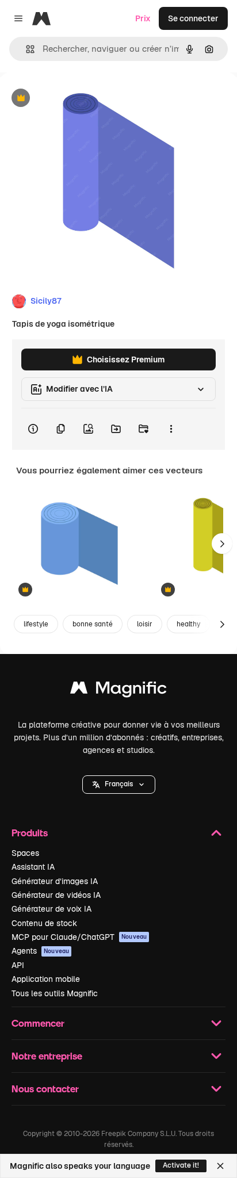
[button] (118, 784)
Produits (30, 833)
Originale (76, 98)
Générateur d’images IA (55, 881)
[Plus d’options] (170, 429)
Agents (40, 951)
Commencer (38, 1023)
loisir (144, 624)
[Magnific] (118, 690)
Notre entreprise (47, 1056)
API (18, 965)
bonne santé (92, 624)
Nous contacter (45, 1089)
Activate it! (181, 1165)
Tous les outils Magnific (55, 993)
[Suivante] (222, 543)
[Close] (220, 1166)
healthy (188, 624)
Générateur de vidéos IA (56, 895)
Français (119, 784)
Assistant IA (33, 867)
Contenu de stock (44, 923)
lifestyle (36, 624)
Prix (143, 18)
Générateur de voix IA (51, 909)
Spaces (25, 853)
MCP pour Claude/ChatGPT (79, 937)
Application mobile (46, 979)
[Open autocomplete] (25, 49)
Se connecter (193, 18)
